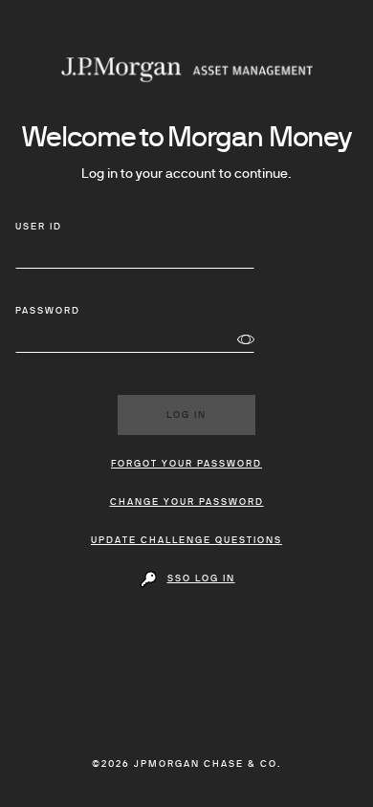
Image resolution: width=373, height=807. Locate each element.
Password (47, 311)
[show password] (245, 340)
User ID (38, 227)
